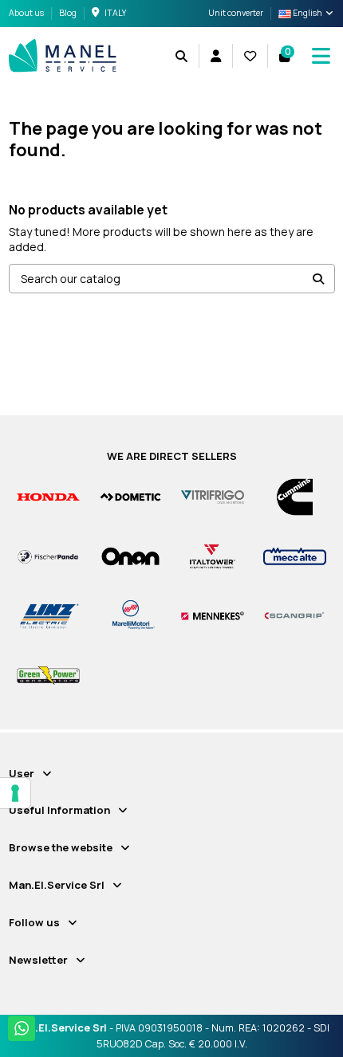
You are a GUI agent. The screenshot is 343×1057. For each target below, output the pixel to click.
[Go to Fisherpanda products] (48, 555)
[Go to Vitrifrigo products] (212, 496)
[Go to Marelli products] (130, 615)
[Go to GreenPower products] (48, 675)
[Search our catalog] (318, 278)
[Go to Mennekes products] (212, 615)
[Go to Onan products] (130, 555)
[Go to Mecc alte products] (294, 555)
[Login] (215, 56)
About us (27, 12)
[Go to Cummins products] (294, 496)
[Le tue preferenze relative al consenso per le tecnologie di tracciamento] (15, 793)
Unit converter (235, 12)
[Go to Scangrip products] (294, 615)
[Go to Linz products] (48, 615)
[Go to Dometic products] (130, 496)
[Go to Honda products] (48, 496)
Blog (68, 12)
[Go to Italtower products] (212, 555)
